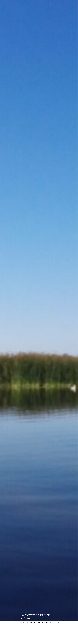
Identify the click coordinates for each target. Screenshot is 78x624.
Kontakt (50, 622)
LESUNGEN (22, 622)
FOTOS (27, 622)
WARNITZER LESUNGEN (35, 615)
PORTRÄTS (31, 622)
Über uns (43, 622)
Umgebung (38, 622)
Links (47, 622)
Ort (35, 622)
